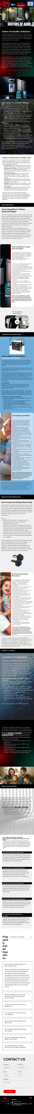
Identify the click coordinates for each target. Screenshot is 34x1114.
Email (5, 1072)
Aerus (12, 373)
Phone (20, 1072)
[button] (17, 321)
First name (6, 1064)
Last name (20, 1064)
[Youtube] (31, 1098)
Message (6, 1079)
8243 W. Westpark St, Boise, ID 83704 (23, 1103)
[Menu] (30, 4)
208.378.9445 (20, 3)
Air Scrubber (7, 373)
